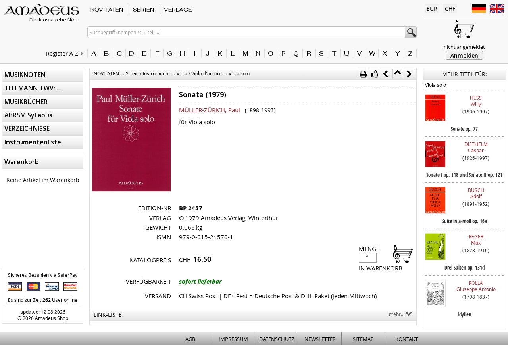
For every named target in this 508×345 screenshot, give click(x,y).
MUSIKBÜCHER (26, 101)
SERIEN (143, 9)
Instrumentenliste (32, 142)
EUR (432, 8)
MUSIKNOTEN (25, 74)
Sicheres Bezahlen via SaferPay (42, 275)
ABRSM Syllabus (28, 115)
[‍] (400, 254)
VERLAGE (178, 9)
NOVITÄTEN (106, 9)
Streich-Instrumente (148, 73)
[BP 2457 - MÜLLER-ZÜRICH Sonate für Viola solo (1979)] (131, 140)
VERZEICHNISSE (27, 128)
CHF (450, 8)
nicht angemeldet (464, 46)
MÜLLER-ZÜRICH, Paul (209, 110)
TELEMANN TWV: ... (33, 88)
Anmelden (464, 55)
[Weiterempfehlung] (374, 74)
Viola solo (239, 73)
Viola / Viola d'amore (199, 73)
